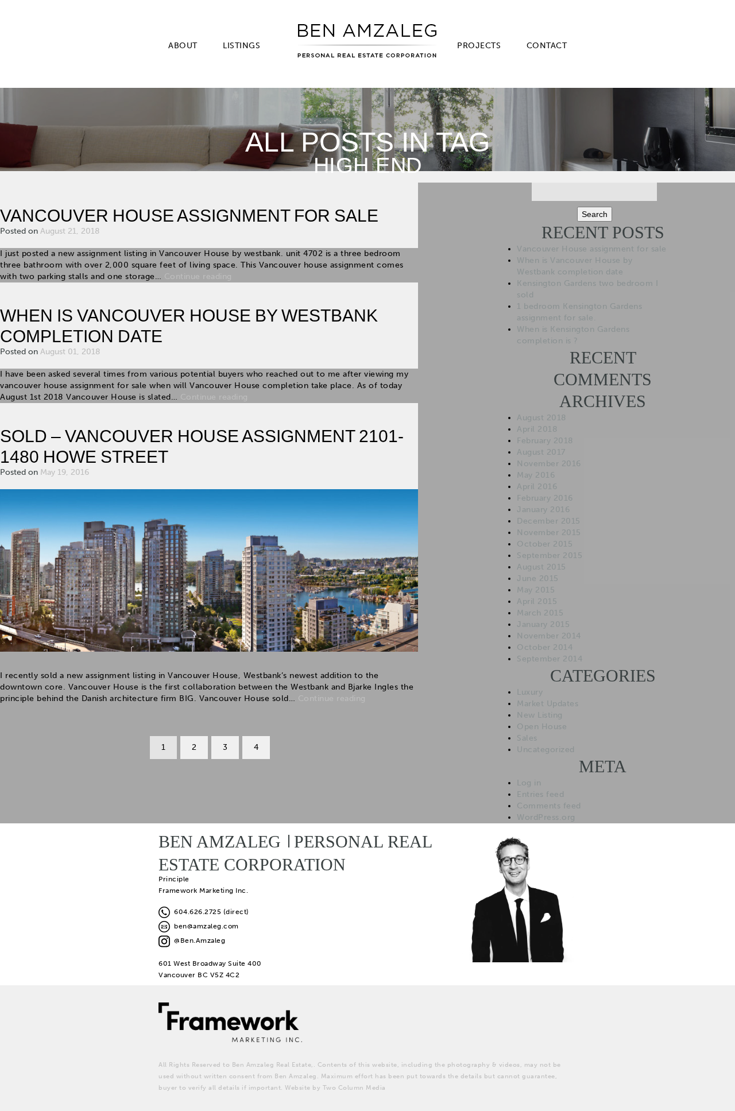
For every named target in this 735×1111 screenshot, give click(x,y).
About (183, 46)
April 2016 (537, 486)
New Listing (540, 715)
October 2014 (544, 647)
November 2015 (549, 532)
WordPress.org (546, 817)
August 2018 (542, 418)
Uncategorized (546, 749)
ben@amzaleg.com (204, 926)
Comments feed (549, 806)
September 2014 (549, 659)
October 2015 (544, 544)
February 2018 (545, 441)
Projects (479, 46)
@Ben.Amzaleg (197, 940)
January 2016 (543, 509)
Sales (527, 738)
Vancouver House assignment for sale (189, 215)
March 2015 (540, 613)
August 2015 (541, 567)
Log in (529, 783)
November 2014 (549, 636)
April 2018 (537, 429)
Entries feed (540, 794)
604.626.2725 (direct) (209, 912)
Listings (241, 46)
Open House (542, 726)
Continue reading (198, 276)
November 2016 (549, 464)
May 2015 (536, 590)
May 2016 (536, 475)
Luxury (530, 692)
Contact (547, 46)
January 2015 (543, 624)
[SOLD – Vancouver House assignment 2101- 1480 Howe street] (209, 570)
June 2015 (538, 578)
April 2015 (537, 601)
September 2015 (549, 555)
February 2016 (545, 498)
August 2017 (541, 452)
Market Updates (547, 704)
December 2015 (549, 521)
